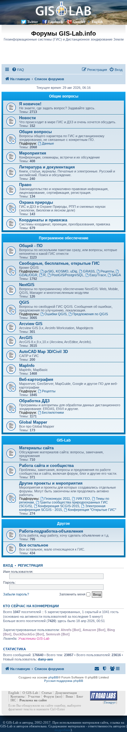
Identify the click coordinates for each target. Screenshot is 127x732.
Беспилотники (53, 412)
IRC (13, 700)
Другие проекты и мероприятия (51, 483)
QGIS (24, 302)
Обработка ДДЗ (34, 401)
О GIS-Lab (30, 693)
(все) (58, 696)
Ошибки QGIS (55, 314)
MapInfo (27, 365)
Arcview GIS (31, 323)
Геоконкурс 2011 (57, 498)
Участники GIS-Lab (33, 638)
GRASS (89, 271)
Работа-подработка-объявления (51, 531)
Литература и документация (47, 167)
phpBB (53, 677)
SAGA (116, 275)
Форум (48, 696)
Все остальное (33, 545)
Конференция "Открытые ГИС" (92, 510)
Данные (48, 143)
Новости (27, 117)
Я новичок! (30, 104)
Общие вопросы (63, 96)
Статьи (47, 693)
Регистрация (30, 565)
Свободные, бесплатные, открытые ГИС (59, 263)
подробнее (63, 730)
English (97, 22)
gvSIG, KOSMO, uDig (60, 271)
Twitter (32, 22)
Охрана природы (36, 202)
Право (25, 184)
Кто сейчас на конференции (31, 606)
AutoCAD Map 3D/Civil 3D (43, 351)
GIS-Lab (64, 440)
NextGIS (27, 284)
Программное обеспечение (63, 238)
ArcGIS (26, 337)
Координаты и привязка (43, 220)
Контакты (17, 696)
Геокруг (110, 702)
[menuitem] (18, 69)
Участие (34, 696)
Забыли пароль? (16, 594)
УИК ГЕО (83, 498)
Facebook (55, 22)
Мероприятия (32, 153)
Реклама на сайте (33, 700)
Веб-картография (36, 379)
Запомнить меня (72, 594)
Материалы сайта (36, 448)
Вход (8, 565)
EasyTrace (97, 275)
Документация (66, 693)
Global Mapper (33, 422)
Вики (69, 696)
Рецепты (107, 271)
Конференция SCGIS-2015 (58, 506)
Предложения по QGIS (90, 314)
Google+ (79, 22)
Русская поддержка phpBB (63, 680)
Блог (79, 696)
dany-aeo (45, 659)
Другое (63, 523)
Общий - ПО (31, 245)
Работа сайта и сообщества (46, 465)
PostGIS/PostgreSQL (67, 275)
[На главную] (63, 8)
